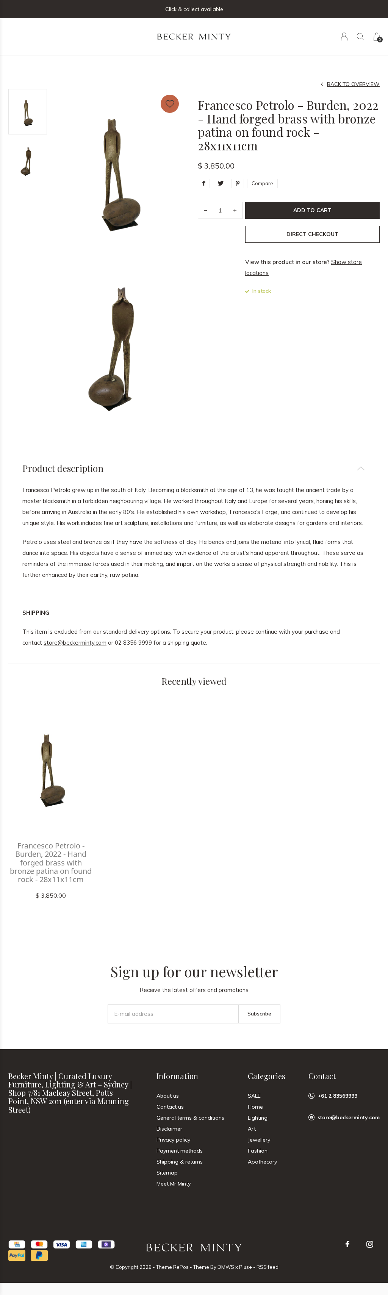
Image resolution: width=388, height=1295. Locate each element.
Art (252, 1128)
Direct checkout (312, 234)
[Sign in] (344, 36)
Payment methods (179, 1150)
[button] (14, 35)
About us (167, 1095)
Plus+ (245, 1267)
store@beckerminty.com (75, 642)
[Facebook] (347, 1244)
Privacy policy (173, 1139)
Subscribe (259, 1013)
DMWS (225, 1267)
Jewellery (259, 1139)
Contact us (170, 1106)
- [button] (205, 210)
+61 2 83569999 (337, 1095)
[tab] (194, 468)
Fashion (258, 1150)
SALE (254, 1095)
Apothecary (262, 1161)
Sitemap (167, 1172)
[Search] (360, 36)
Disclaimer (169, 1128)
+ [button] (234, 210)
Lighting (258, 1117)
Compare (262, 183)
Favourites (170, 104)
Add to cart (312, 210)
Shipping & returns (179, 1161)
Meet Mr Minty (173, 1183)
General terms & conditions (190, 1117)
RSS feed (267, 1267)
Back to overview (353, 84)
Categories (266, 1076)
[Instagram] (369, 1244)
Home (255, 1106)
